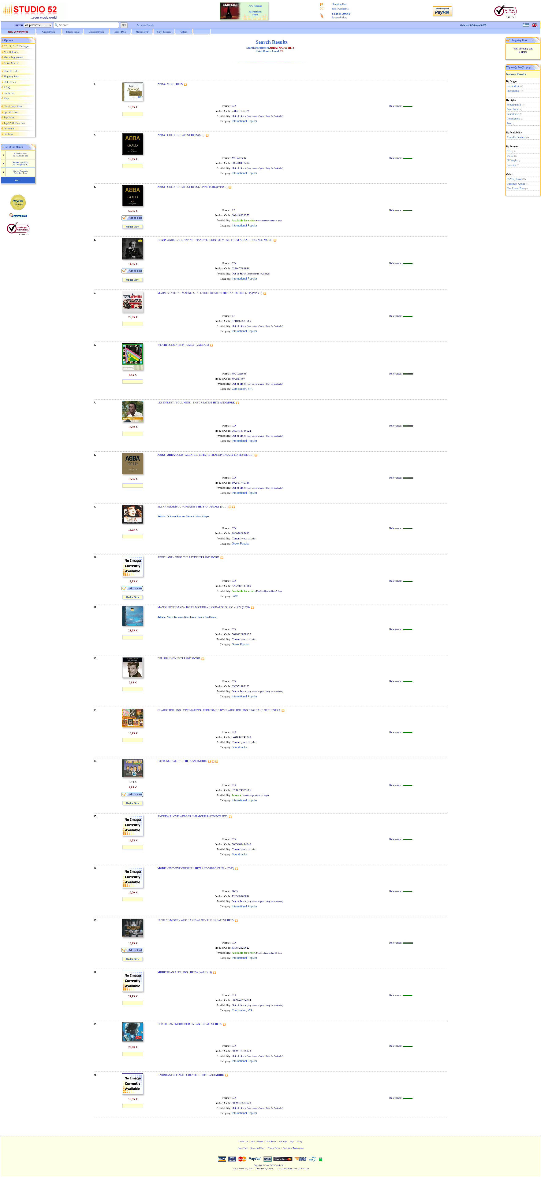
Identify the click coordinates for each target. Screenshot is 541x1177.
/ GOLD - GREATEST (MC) (180, 135)
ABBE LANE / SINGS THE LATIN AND (188, 557)
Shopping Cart (339, 4)
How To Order (11, 71)
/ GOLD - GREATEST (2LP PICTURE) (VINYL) (192, 186)
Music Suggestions (13, 57)
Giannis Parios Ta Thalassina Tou (20, 154)
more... (18, 180)
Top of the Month (13, 146)
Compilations (513, 118)
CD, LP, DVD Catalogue (16, 46)
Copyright (258, 1165)
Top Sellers (9, 117)
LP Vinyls (512, 160)
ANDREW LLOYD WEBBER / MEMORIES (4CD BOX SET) (192, 816)
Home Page (242, 1148)
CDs (509, 151)
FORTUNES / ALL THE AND (182, 761)
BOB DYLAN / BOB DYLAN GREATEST (189, 1024)
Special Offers (11, 112)
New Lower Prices (18, 31)
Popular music (514, 104)
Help (334, 8)
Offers (183, 31)
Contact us (343, 8)
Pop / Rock (512, 109)
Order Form (10, 82)
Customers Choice (516, 183)
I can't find (9, 128)
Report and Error (257, 1148)
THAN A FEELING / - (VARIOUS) (184, 972)
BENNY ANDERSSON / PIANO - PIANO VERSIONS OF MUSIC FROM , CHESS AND (214, 239)
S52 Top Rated (514, 179)
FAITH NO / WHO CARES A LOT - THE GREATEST (195, 920)
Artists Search (11, 63)
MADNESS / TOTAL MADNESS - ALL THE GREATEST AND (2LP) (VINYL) (209, 293)
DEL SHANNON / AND (178, 658)
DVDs (510, 155)
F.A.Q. (7, 87)
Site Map (8, 134)
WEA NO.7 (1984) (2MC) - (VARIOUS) (183, 344)
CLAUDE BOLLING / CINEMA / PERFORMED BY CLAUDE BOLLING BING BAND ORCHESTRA (218, 710)
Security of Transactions (293, 1148)
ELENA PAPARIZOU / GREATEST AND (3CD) (192, 506)
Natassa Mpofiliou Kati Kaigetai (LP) (20, 163)
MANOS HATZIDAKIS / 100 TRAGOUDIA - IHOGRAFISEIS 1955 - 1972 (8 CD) (203, 607)
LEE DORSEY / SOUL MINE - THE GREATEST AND (196, 402)
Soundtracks (513, 113)
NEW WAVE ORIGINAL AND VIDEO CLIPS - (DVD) (195, 868)
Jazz (509, 123)
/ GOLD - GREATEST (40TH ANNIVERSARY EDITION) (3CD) (205, 454)
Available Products (516, 137)
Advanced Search (145, 25)
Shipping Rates (11, 76)
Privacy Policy (274, 1148)
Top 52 (14, 123)
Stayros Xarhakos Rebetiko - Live (20, 172)
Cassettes (511, 165)
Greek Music (513, 86)
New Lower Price (516, 188)
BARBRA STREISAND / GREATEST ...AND (190, 1075)
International (513, 90)
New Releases (11, 52)
